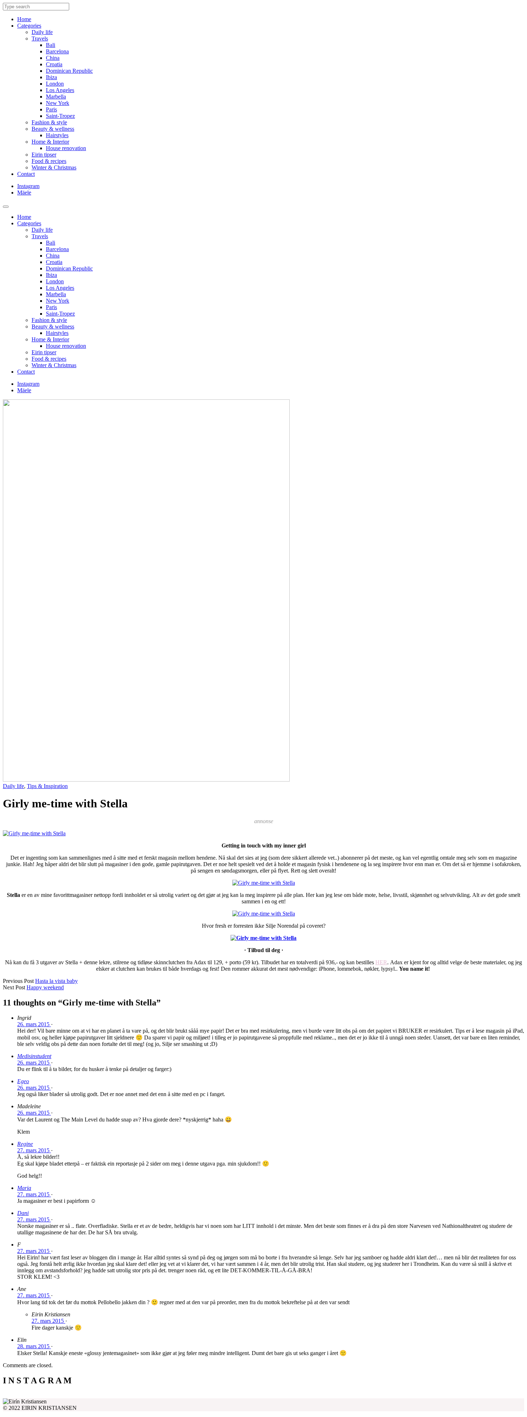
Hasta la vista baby (56, 981)
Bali (50, 45)
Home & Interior (50, 142)
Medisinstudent (34, 1056)
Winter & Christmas (54, 167)
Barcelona (57, 51)
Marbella (56, 96)
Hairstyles (57, 135)
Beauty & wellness (53, 129)
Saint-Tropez (60, 116)
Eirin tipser (44, 155)
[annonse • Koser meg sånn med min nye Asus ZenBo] (329, 1395)
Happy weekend (45, 987)
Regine (25, 1144)
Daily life (42, 32)
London (55, 84)
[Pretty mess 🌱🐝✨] (68, 1395)
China (53, 58)
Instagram (28, 186)
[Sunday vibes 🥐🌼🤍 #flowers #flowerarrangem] (459, 1395)
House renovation (66, 148)
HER (381, 962)
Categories (29, 26)
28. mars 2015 (34, 1346)
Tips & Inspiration (47, 786)
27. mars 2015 (34, 1150)
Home (24, 19)
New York (57, 103)
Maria (24, 1188)
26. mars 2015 (34, 1024)
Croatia (54, 64)
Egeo (23, 1081)
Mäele (24, 192)
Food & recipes (49, 161)
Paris (51, 109)
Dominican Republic (69, 71)
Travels (40, 38)
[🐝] (198, 1395)
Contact (26, 174)
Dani (23, 1213)
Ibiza (51, 77)
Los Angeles (60, 90)
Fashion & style (49, 122)
